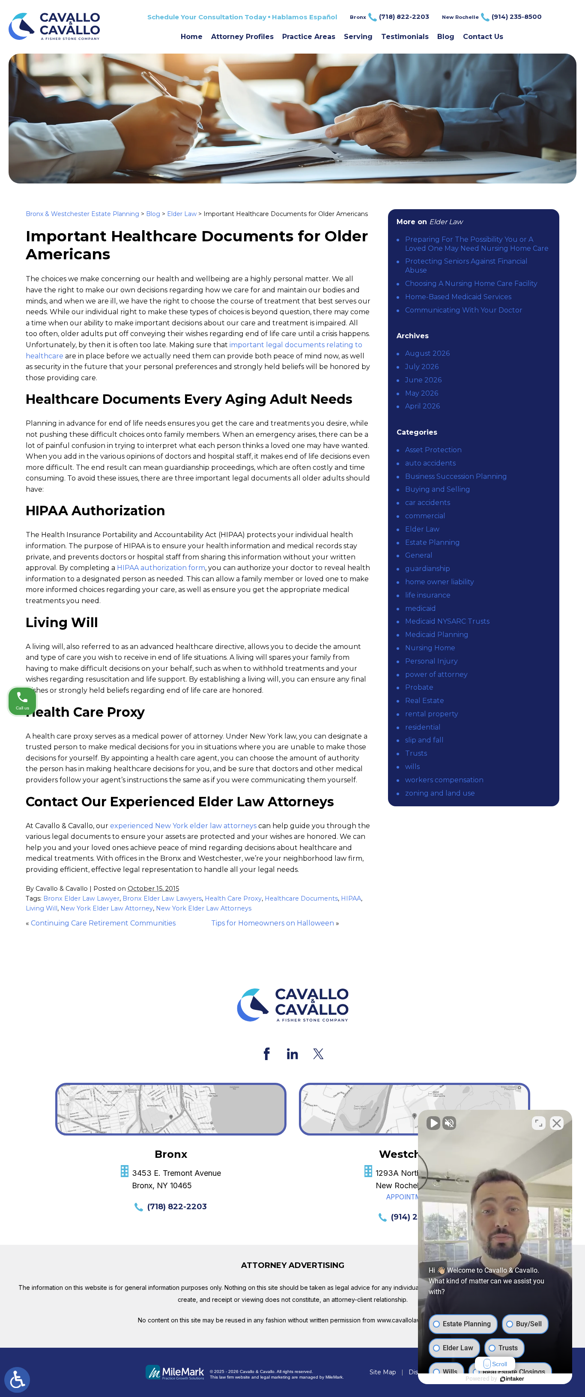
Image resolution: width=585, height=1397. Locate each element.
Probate (419, 687)
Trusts (416, 753)
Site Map (383, 1372)
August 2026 (427, 353)
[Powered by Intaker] (512, 1379)
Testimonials (405, 37)
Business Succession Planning (456, 476)
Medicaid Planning (437, 635)
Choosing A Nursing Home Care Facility (471, 283)
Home (192, 37)
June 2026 (423, 380)
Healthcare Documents (301, 898)
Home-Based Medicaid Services (458, 297)
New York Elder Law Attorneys (203, 908)
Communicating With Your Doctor (463, 310)
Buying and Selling (437, 489)
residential (423, 727)
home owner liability (439, 582)
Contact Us (483, 37)
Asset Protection (433, 450)
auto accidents (430, 463)
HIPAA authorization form (161, 568)
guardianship (427, 569)
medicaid (420, 608)
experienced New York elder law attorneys (183, 826)
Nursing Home (430, 648)
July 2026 (422, 367)
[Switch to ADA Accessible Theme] (17, 1380)
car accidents (427, 503)
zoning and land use (440, 793)
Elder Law (182, 214)
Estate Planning (432, 542)
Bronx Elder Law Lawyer (81, 898)
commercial (425, 516)
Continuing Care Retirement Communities (103, 923)
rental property (431, 714)
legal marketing (275, 1377)
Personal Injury (431, 661)
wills (412, 767)
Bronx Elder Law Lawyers (162, 898)
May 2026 (421, 393)
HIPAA (351, 898)
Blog (445, 37)
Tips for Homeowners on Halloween (272, 923)
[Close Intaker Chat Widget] (557, 1123)
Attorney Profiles (242, 37)
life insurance (428, 595)
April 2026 (422, 406)
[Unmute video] (433, 1123)
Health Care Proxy (233, 898)
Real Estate (424, 701)
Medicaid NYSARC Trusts (447, 621)
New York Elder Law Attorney (106, 908)
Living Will (41, 908)
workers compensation (444, 780)
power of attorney (436, 674)
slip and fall (424, 740)
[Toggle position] (539, 1123)
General (419, 555)
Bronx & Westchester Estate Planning (82, 214)
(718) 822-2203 (177, 1206)
